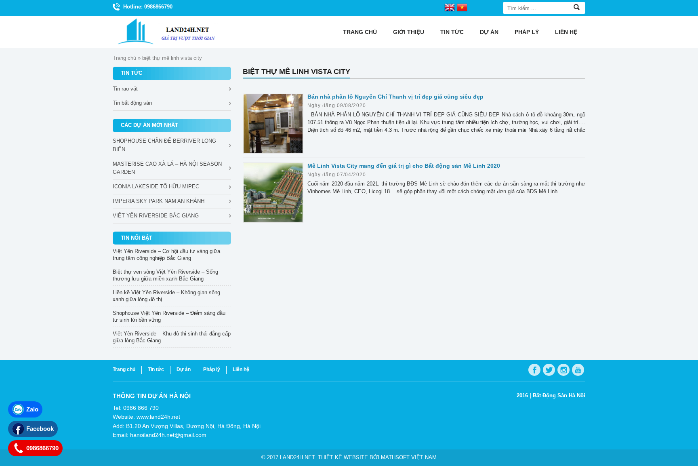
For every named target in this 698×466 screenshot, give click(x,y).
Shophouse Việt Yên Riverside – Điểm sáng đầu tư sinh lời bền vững (169, 316)
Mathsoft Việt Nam (409, 457)
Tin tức (452, 32)
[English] (449, 7)
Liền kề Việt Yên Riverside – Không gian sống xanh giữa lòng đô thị (166, 295)
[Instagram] (563, 370)
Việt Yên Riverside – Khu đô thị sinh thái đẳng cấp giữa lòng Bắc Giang (172, 337)
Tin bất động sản (132, 103)
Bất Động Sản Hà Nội (559, 395)
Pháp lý (527, 32)
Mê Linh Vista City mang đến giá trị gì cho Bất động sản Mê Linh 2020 (403, 165)
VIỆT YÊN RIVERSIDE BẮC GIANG (156, 216)
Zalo (32, 409)
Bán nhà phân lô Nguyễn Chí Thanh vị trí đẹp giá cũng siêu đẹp (395, 96)
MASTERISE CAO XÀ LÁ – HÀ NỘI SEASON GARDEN (167, 168)
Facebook (40, 428)
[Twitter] (549, 370)
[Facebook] (534, 370)
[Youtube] (578, 370)
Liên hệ (566, 32)
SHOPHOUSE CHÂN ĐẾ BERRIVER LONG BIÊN (164, 145)
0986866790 (42, 448)
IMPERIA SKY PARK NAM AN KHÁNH (158, 201)
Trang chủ (360, 32)
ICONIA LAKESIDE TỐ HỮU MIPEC (156, 186)
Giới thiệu (408, 32)
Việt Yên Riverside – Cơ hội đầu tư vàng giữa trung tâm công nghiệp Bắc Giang (166, 254)
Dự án (489, 32)
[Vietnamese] (462, 7)
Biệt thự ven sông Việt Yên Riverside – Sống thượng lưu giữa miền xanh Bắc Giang (165, 275)
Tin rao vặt (125, 89)
